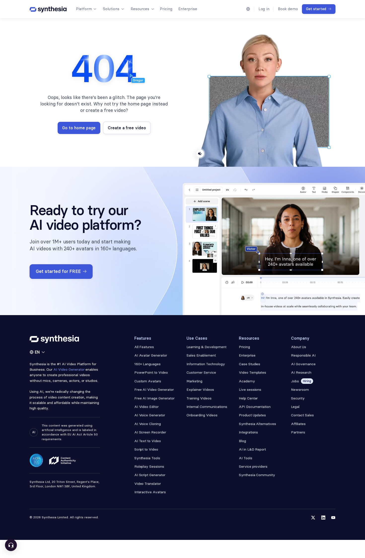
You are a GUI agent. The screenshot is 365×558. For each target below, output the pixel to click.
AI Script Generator (149, 475)
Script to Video (146, 449)
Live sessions (250, 389)
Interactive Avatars (150, 492)
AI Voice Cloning (147, 424)
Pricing (166, 8)
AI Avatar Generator (150, 355)
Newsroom (300, 389)
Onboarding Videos (202, 415)
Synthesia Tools (147, 458)
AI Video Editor (146, 406)
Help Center (248, 398)
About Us (298, 347)
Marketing (194, 381)
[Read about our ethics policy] (62, 460)
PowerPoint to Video (151, 372)
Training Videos (199, 398)
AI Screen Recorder (150, 432)
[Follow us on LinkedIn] (323, 518)
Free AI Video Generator (154, 389)
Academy (247, 381)
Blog (242, 441)
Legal (295, 406)
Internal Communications (206, 406)
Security (298, 398)
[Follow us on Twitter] (313, 518)
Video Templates (252, 372)
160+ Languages (147, 364)
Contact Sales (302, 415)
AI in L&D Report (252, 449)
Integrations (248, 432)
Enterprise (187, 8)
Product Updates (252, 415)
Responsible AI (303, 355)
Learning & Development (206, 347)
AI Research (301, 372)
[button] (86, 9)
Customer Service (201, 372)
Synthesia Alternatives (257, 424)
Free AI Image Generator (154, 398)
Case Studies (249, 364)
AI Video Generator (69, 369)
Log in (264, 8)
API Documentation (255, 406)
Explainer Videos (200, 389)
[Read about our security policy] (36, 460)
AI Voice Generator (149, 415)
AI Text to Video (147, 441)
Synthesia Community (257, 475)
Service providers (253, 466)
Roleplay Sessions (149, 466)
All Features (144, 347)
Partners (298, 432)
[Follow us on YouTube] (333, 518)
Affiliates (298, 424)
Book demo (288, 8)
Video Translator (147, 483)
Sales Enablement (201, 355)
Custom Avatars (147, 381)
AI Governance (303, 364)
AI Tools (245, 458)
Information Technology (205, 364)
